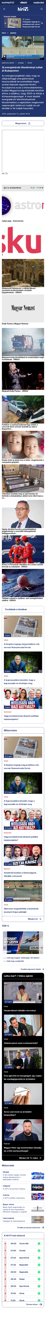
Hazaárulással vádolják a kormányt (20, 1010)
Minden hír (33, 919)
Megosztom (20, 123)
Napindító (23, 1265)
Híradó (6, 1172)
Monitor (7, 869)
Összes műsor (32, 1304)
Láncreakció (8, 1218)
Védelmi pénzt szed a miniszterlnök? (21, 1043)
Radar (22, 1279)
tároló (30, 63)
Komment (7, 712)
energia (21, 63)
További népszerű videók (31, 969)
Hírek (6, 640)
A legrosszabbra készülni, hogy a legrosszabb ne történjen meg (19, 681)
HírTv (4, 33)
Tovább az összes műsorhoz (28, 1228)
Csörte (6, 1195)
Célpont (6, 1186)
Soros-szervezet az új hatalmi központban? (17, 1113)
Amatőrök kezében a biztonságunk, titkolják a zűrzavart (20, 874)
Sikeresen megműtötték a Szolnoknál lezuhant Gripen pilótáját (21, 910)
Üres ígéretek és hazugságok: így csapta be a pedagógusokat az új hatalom (23, 1077)
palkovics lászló (8, 63)
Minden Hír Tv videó (28, 1158)
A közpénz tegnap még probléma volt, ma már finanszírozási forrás (32, 24)
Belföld (13, 33)
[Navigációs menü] (4, 9)
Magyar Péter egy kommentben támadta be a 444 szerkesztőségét (22, 1149)
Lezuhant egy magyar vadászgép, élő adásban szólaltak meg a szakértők (21, 959)
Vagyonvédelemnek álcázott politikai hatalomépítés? (21, 717)
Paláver (7, 1144)
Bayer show (8, 1204)
